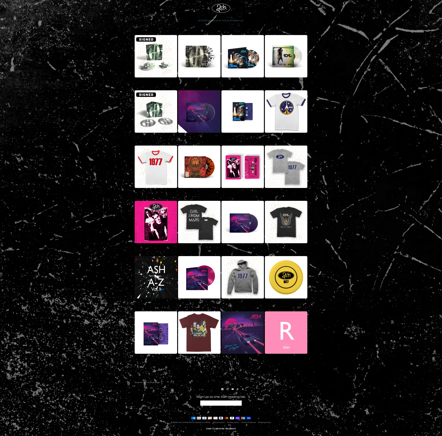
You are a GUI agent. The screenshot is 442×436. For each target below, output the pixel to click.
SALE (214, 20)
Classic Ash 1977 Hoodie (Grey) (242, 301)
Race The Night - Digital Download (243, 358)
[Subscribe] (239, 403)
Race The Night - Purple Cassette (156, 358)
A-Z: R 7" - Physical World (286, 357)
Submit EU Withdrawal (147, 382)
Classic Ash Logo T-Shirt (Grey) (286, 191)
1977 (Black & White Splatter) (199, 80)
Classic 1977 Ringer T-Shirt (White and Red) (156, 192)
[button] (306, 8)
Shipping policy (264, 422)
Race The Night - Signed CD (199, 136)
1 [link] (212, 374)
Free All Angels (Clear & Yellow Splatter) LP (286, 81)
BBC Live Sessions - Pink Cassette (243, 192)
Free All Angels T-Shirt (286, 246)
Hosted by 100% (202, 422)
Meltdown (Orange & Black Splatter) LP (199, 192)
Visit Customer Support (221, 428)
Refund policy (219, 422)
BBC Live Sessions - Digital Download (156, 247)
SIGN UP (238, 20)
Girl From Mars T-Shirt (199, 246)
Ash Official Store (186, 422)
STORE (203, 20)
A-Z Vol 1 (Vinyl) (156, 301)
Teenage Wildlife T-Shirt (199, 357)
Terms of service (248, 422)
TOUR (225, 20)
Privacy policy (233, 422)
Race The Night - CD (243, 246)
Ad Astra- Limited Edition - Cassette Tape (242, 137)
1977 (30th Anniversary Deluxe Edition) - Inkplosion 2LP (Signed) (156, 81)
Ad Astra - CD (243, 80)
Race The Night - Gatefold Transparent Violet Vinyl (199, 302)
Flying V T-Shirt (286, 136)
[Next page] (230, 373)
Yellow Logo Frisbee (286, 301)
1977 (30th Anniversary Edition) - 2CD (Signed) (156, 137)
